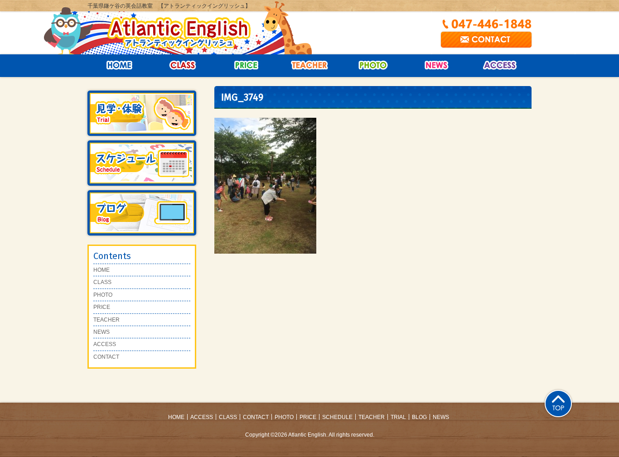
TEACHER (106, 320)
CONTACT (106, 357)
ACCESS (500, 65)
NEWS (436, 65)
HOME (101, 270)
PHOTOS (373, 65)
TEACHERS (309, 65)
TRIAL (398, 417)
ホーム (119, 65)
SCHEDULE (337, 417)
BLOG (419, 417)
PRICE (246, 65)
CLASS (182, 65)
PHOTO (102, 295)
